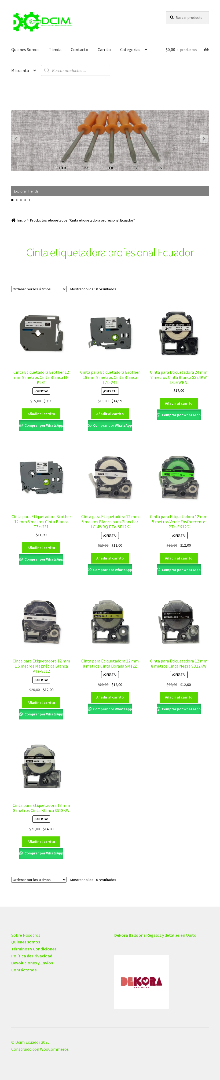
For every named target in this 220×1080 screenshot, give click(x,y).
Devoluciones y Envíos (32, 962)
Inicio (21, 220)
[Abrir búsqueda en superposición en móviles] (75, 70)
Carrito (104, 49)
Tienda (55, 49)
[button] (204, 139)
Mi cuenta (20, 70)
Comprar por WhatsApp (43, 425)
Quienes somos (25, 941)
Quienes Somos (25, 49)
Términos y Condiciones (33, 948)
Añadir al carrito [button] (41, 413)
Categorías (130, 49)
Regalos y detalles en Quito (155, 935)
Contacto (79, 49)
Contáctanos (23, 969)
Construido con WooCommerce (39, 1049)
